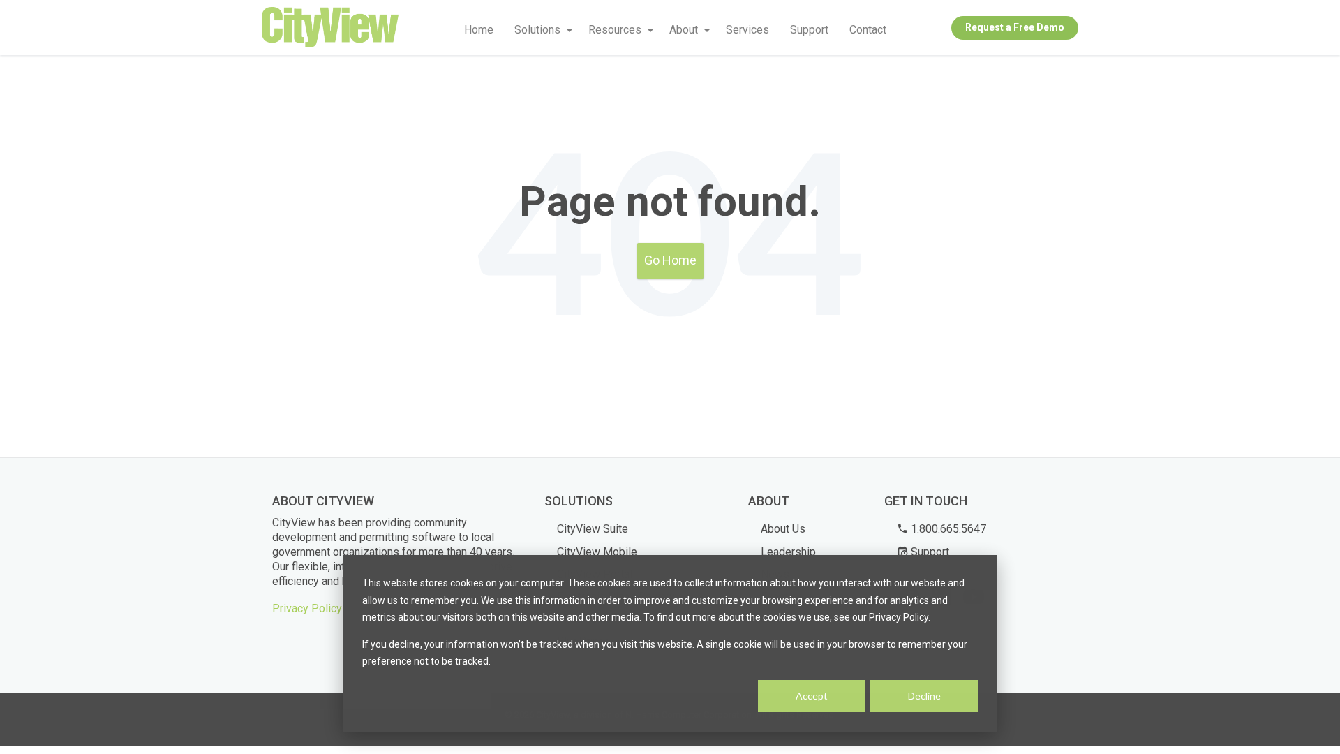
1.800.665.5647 (947, 528)
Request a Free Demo (1014, 27)
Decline (924, 696)
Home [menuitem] (478, 29)
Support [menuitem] (809, 29)
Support (928, 552)
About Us (783, 528)
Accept (812, 696)
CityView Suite (592, 528)
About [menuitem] (683, 29)
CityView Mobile (597, 552)
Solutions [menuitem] (537, 29)
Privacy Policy (307, 608)
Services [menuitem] (747, 29)
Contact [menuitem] (867, 29)
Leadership (788, 552)
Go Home (670, 260)
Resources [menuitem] (614, 29)
